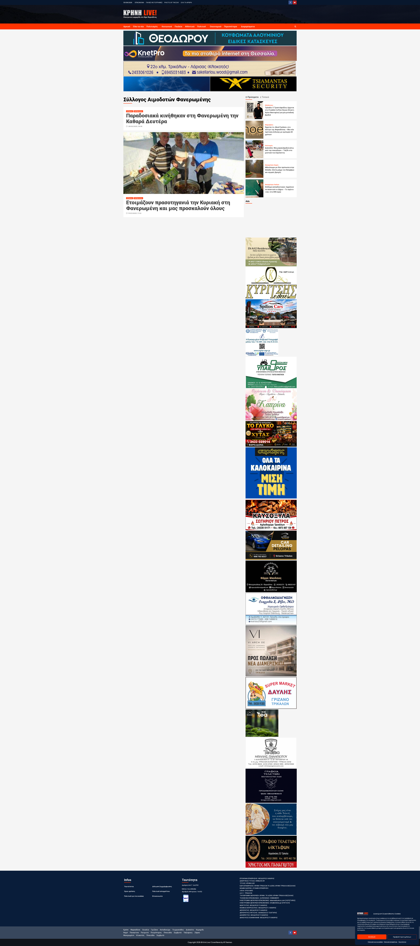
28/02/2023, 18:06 (135, 126)
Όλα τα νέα (138, 26)
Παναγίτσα (134, 932)
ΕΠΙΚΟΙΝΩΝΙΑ (139, 2)
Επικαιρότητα (269, 165)
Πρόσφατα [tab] (252, 97)
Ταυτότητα (402, 942)
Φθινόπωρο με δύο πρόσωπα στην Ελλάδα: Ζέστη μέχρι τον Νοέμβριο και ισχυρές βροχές (279, 169)
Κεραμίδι (200, 930)
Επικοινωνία (157, 896)
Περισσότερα (230, 26)
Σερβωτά (177, 932)
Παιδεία (178, 26)
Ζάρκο (197, 932)
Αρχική (126, 26)
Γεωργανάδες (178, 930)
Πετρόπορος (156, 932)
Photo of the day (171, 2)
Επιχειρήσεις (269, 124)
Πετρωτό (145, 932)
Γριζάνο (154, 930)
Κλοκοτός (140, 935)
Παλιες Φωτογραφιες (154, 2)
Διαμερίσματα (248, 26)
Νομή (125, 932)
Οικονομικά (215, 26)
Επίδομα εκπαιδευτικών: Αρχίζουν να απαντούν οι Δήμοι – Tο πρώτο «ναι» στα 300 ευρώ (279, 189)
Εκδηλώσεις (138, 111)
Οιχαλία (145, 930)
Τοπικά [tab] (265, 97)
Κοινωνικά (167, 26)
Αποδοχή (371, 937)
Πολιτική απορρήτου (390, 942)
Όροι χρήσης (129, 891)
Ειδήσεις (129, 111)
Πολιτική (201, 26)
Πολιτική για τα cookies (375, 942)
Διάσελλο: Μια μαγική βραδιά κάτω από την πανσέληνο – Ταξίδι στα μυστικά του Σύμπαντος (279, 150)
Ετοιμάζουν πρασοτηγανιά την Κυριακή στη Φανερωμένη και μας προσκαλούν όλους (178, 205)
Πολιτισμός (152, 26)
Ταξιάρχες (188, 932)
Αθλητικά (189, 26)
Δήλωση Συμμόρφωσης (162, 886)
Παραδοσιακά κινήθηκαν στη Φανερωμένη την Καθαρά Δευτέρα (182, 118)
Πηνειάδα (168, 932)
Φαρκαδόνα (135, 930)
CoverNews (216, 942)
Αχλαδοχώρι (165, 930)
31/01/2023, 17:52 (134, 213)
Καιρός (276, 165)
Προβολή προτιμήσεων (402, 937)
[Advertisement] (271, 220)
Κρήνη (125, 930)
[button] (295, 26)
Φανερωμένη (128, 935)
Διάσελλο (190, 930)
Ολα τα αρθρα (186, 2)
